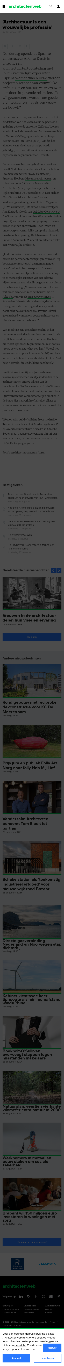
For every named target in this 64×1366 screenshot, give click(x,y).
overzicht (20, 1345)
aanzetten (29, 1349)
